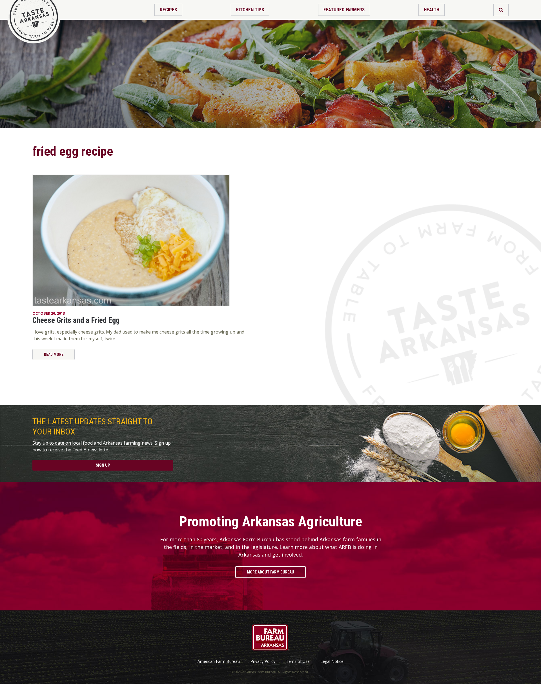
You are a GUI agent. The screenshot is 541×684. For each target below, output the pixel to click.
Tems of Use (298, 661)
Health (431, 9)
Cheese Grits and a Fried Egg (75, 320)
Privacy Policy (262, 661)
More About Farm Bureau (270, 572)
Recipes (168, 9)
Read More (53, 354)
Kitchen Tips (250, 9)
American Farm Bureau (219, 661)
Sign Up (103, 465)
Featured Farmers (344, 9)
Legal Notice (331, 661)
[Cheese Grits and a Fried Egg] (139, 240)
